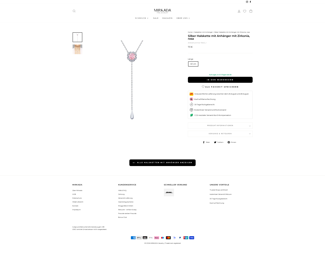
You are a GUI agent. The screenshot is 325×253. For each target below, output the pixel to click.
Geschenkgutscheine (125, 202)
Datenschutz (77, 198)
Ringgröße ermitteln (125, 206)
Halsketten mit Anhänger (203, 32)
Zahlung (121, 194)
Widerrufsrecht (77, 202)
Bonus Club (122, 217)
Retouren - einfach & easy (127, 210)
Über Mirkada (77, 190)
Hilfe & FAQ (122, 190)
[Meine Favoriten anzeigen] (245, 11)
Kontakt (75, 206)
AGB (74, 194)
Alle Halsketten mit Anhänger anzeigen (164, 162)
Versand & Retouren (220, 134)
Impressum (76, 210)
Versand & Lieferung (125, 198)
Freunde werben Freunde (127, 213)
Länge (190, 59)
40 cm (193, 64)
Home (190, 32)
